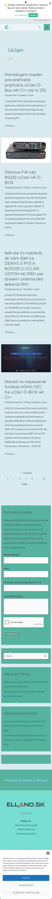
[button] (48, 853)
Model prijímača (12, 554)
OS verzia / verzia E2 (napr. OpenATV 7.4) (22, 582)
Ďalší (26, 484)
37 (44, 478)
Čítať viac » (10, 125)
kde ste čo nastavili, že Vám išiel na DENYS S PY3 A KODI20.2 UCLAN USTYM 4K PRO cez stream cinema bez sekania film (24, 269)
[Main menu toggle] (47, 27)
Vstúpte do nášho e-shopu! (26, 780)
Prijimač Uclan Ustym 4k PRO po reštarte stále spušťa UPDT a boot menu (24, 726)
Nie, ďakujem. (21, 15)
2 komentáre (11, 95)
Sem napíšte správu (14, 596)
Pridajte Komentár (13, 187)
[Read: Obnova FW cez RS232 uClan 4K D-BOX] (26, 150)
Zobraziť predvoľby (26, 892)
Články (27, 187)
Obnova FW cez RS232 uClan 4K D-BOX (23, 177)
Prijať (26, 878)
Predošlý (26, 472)
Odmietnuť (26, 885)
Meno (7, 568)
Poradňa (22, 95)
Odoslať (12, 634)
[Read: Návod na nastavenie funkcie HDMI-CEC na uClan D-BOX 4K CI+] (26, 358)
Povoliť (33, 15)
